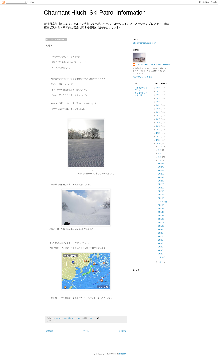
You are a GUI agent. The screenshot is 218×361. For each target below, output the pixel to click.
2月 (160, 160)
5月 (160, 150)
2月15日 (161, 209)
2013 (158, 133)
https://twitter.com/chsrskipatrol (145, 43)
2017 (158, 119)
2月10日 (161, 226)
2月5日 (161, 243)
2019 (158, 112)
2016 (158, 123)
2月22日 (161, 184)
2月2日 (161, 254)
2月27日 (161, 167)
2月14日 (161, 212)
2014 (158, 130)
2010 (158, 144)
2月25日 (161, 174)
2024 (158, 95)
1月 (160, 262)
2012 (158, 137)
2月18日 (161, 198)
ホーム (86, 331)
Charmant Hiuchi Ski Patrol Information (95, 12)
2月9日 (161, 229)
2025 (158, 91)
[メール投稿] (97, 318)
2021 (158, 105)
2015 (158, 126)
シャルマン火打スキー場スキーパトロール (153, 64)
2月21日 (161, 188)
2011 (158, 140)
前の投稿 (122, 331)
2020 (158, 109)
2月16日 (161, 205)
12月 (160, 146)
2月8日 (161, 233)
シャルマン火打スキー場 (141, 94)
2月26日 (161, 170)
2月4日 (161, 247)
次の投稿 (49, 331)
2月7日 (161, 236)
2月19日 (161, 195)
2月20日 (161, 191)
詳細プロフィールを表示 (142, 77)
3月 (160, 157)
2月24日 (161, 177)
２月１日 (161, 257)
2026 (158, 88)
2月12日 (161, 219)
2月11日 (161, 223)
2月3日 (161, 250)
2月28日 (161, 163)
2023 (158, 98)
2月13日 (161, 216)
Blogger (122, 354)
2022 (158, 102)
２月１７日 (162, 202)
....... (54, 321)
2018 (158, 116)
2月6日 (161, 240)
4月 (160, 153)
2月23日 (161, 181)
